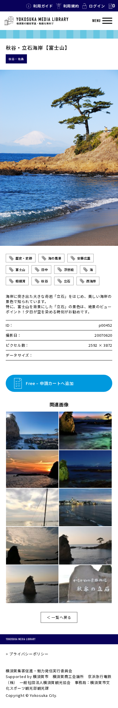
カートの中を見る (111, 6)
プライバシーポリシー (28, 654)
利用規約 (71, 6)
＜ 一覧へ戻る (59, 617)
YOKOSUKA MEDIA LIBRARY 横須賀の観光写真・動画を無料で (36, 21)
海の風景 (55, 258)
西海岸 (91, 281)
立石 (67, 281)
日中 (44, 269)
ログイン (97, 6)
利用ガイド (43, 6)
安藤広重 (84, 258)
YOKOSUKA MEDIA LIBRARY (21, 639)
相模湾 (20, 281)
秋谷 (44, 281)
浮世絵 (69, 269)
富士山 (20, 269)
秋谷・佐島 (16, 59)
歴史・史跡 (23, 258)
